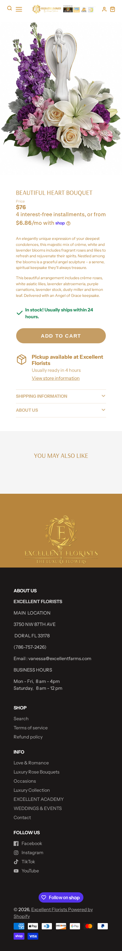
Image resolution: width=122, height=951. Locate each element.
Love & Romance (31, 763)
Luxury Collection (32, 790)
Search (21, 718)
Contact (22, 817)
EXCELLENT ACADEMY (39, 799)
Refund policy (28, 737)
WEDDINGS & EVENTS (38, 808)
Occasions (25, 781)
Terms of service (31, 727)
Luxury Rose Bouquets (37, 772)
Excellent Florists (49, 909)
